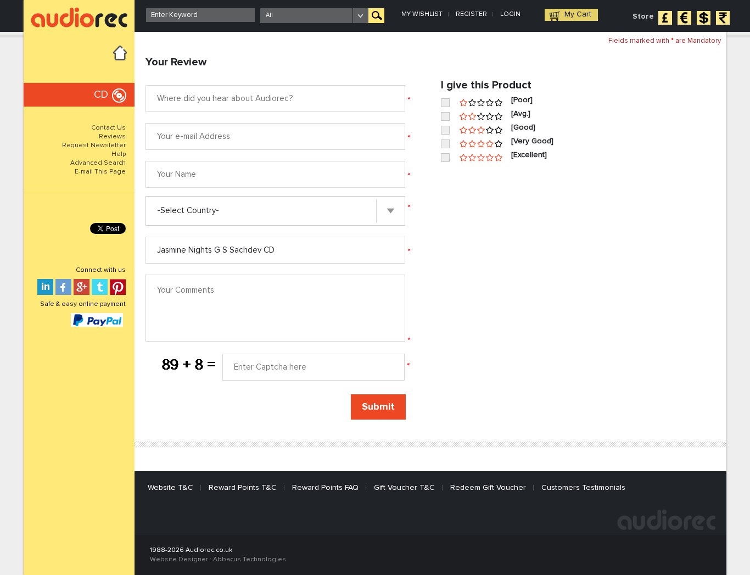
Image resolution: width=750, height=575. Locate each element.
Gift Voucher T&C (404, 488)
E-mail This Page (100, 172)
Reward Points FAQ (325, 488)
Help (118, 154)
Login (510, 14)
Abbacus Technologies (249, 559)
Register (471, 14)
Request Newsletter (94, 145)
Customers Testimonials (583, 488)
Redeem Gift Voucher (488, 488)
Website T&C (170, 488)
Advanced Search (98, 163)
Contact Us (108, 128)
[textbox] (200, 15)
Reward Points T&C (243, 488)
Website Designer (179, 559)
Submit (378, 407)
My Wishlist (422, 14)
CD (101, 95)
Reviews (112, 136)
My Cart (577, 14)
